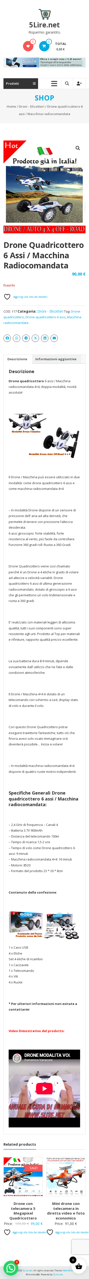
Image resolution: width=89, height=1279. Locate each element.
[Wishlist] (28, 46)
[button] (77, 148)
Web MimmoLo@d (72, 1270)
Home (11, 106)
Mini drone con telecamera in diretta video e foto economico (66, 1210)
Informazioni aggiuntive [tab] (55, 359)
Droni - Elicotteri (31, 106)
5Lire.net (44, 24)
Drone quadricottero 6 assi (45, 317)
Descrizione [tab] (17, 359)
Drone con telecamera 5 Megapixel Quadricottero (23, 1210)
